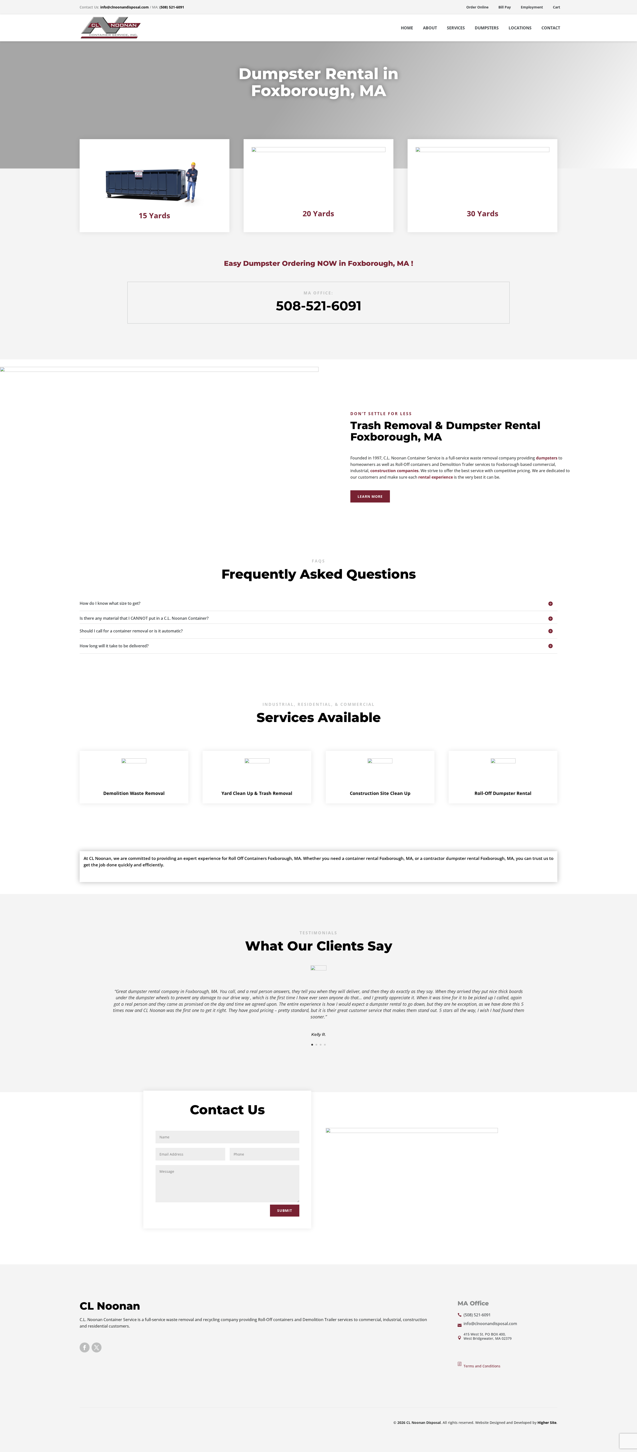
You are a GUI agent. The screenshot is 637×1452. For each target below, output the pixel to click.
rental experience (435, 477)
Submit (284, 1210)
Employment (532, 7)
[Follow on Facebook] (85, 1347)
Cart (556, 7)
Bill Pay (504, 7)
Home (407, 28)
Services (456, 28)
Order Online (477, 7)
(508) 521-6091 (171, 7)
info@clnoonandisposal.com (124, 7)
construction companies (394, 470)
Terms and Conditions (482, 1366)
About (430, 28)
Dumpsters (487, 28)
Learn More (370, 496)
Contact (550, 28)
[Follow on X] (97, 1347)
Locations (520, 28)
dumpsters (546, 458)
